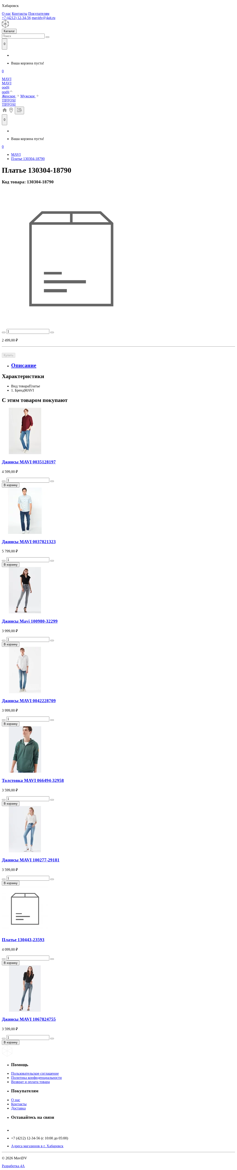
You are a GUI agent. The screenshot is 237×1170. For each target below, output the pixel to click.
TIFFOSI (9, 100)
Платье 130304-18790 (28, 159)
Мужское (28, 96)
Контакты (19, 14)
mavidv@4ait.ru (43, 18)
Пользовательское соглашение (35, 1073)
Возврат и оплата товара (30, 1082)
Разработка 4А (13, 1166)
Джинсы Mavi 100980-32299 (30, 621)
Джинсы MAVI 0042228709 (29, 700)
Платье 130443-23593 (23, 939)
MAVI (6, 79)
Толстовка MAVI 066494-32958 (33, 780)
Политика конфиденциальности (36, 1078)
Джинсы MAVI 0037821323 (29, 541)
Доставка (18, 1108)
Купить (8, 355)
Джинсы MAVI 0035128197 (29, 461)
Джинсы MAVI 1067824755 (29, 1019)
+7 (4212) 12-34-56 (16, 18)
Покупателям (38, 14)
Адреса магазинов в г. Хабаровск (37, 1146)
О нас (6, 14)
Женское (9, 96)
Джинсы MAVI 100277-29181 (30, 860)
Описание (23, 365)
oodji (5, 87)
